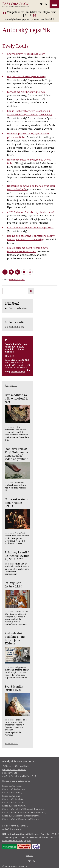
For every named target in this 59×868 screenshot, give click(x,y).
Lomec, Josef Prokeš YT (17, 837)
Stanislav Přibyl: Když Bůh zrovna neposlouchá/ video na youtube (16, 454)
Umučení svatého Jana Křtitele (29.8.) (16, 502)
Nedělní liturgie (18, 371)
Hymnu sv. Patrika (18, 825)
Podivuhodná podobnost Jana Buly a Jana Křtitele (15, 638)
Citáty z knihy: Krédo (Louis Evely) (26, 53)
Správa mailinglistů (18, 308)
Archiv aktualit (11, 743)
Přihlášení (12, 303)
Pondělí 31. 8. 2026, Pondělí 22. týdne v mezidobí (14, 349)
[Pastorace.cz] (15, 5)
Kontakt (29, 855)
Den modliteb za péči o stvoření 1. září (16, 398)
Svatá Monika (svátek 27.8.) (14, 688)
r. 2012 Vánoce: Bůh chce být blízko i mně (30, 212)
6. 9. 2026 (9, 327)
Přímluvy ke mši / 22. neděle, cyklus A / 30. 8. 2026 (17, 555)
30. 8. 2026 (19, 327)
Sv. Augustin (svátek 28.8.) (13, 584)
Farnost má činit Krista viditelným (26, 91)
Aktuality (11, 385)
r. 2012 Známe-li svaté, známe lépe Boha (30, 227)
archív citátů (48, 19)
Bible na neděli (15, 322)
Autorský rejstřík (17, 279)
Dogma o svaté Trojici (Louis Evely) (26, 76)
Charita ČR (25, 834)
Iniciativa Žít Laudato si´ (17, 438)
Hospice (35, 834)
